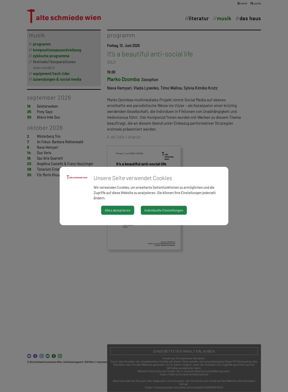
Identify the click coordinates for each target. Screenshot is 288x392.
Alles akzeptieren (118, 210)
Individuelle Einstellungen (163, 210)
